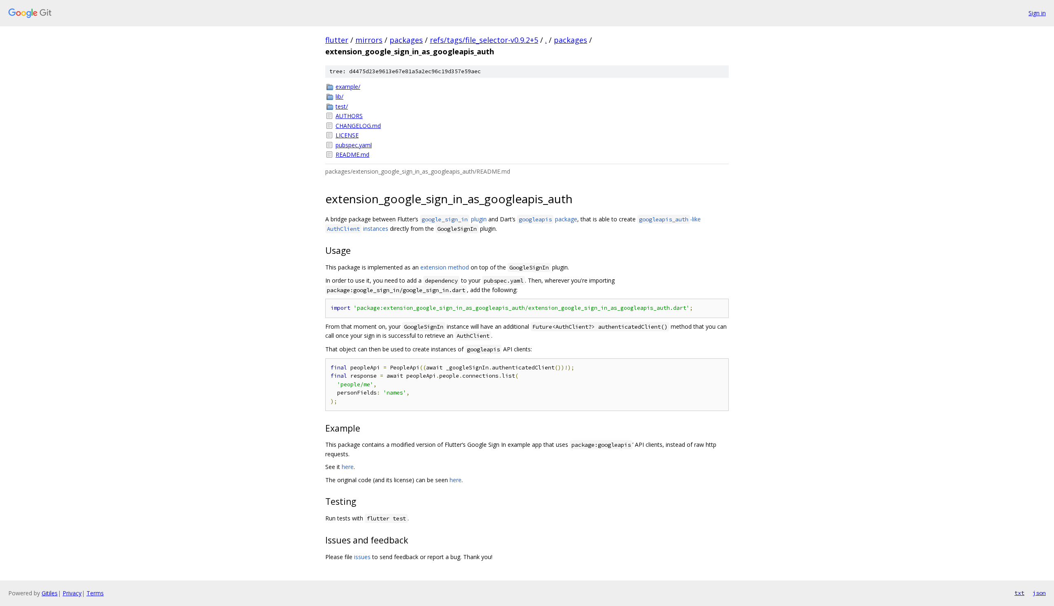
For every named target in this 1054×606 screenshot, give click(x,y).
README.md (352, 154)
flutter (336, 40)
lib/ (339, 96)
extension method (444, 267)
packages (406, 40)
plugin (454, 219)
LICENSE (347, 135)
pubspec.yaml (354, 145)
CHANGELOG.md (358, 126)
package (548, 219)
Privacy (72, 593)
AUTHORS (349, 116)
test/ (342, 106)
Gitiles (50, 593)
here (348, 467)
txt (1019, 593)
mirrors (368, 40)
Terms (95, 593)
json (1039, 593)
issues (362, 557)
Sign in (1037, 13)
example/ (348, 87)
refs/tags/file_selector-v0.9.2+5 (484, 40)
